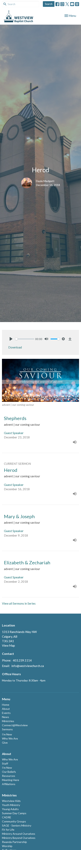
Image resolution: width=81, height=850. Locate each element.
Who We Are (10, 738)
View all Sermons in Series (19, 603)
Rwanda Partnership (14, 842)
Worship (7, 846)
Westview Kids (11, 800)
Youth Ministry (11, 805)
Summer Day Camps (14, 813)
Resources (8, 775)
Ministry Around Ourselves (18, 833)
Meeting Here (10, 780)
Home (5, 704)
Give (5, 742)
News (5, 717)
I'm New (7, 734)
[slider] (24, 339)
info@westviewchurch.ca (27, 666)
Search (48, 3)
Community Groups (14, 821)
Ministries (8, 721)
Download (15, 347)
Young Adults (10, 809)
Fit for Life (8, 829)
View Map (8, 645)
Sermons (7, 729)
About (6, 708)
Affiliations (8, 784)
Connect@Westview (15, 725)
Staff (5, 763)
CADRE (6, 817)
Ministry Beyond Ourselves (18, 837)
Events (6, 712)
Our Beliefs (9, 771)
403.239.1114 (22, 660)
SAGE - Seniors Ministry (16, 825)
